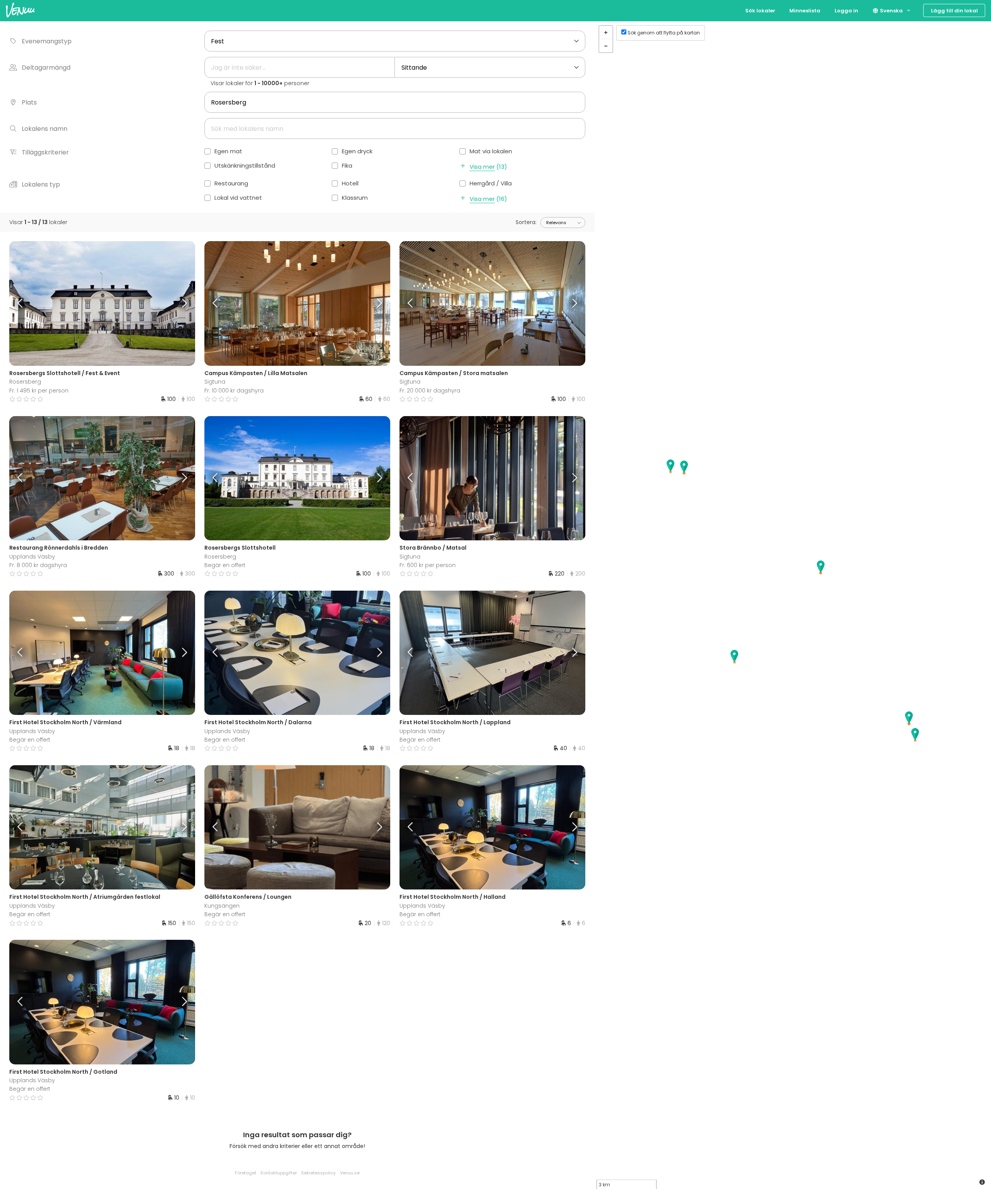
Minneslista (804, 10)
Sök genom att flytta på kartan (664, 32)
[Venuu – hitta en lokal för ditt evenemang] (20, 9)
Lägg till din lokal (954, 10)
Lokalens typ (41, 184)
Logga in (846, 10)
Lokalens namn (44, 128)
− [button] (605, 45)
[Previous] (32, 303)
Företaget (245, 1173)
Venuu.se (350, 1173)
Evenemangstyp (47, 41)
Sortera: (526, 222)
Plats (29, 102)
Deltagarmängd (46, 67)
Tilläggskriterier (45, 152)
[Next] (172, 303)
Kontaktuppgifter (279, 1173)
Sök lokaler (760, 10)
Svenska (891, 10)
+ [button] (605, 32)
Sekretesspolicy (318, 1173)
